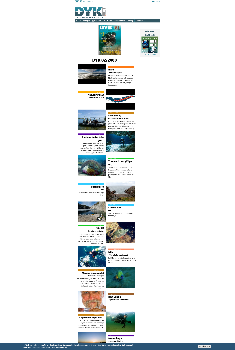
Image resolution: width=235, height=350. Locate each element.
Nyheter (97, 21)
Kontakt (139, 21)
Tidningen (85, 21)
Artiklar (108, 21)
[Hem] (90, 16)
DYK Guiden (120, 21)
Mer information (61, 347)
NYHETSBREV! (88, 1)
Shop (131, 21)
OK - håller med (204, 346)
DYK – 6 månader (150, 54)
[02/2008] (110, 54)
